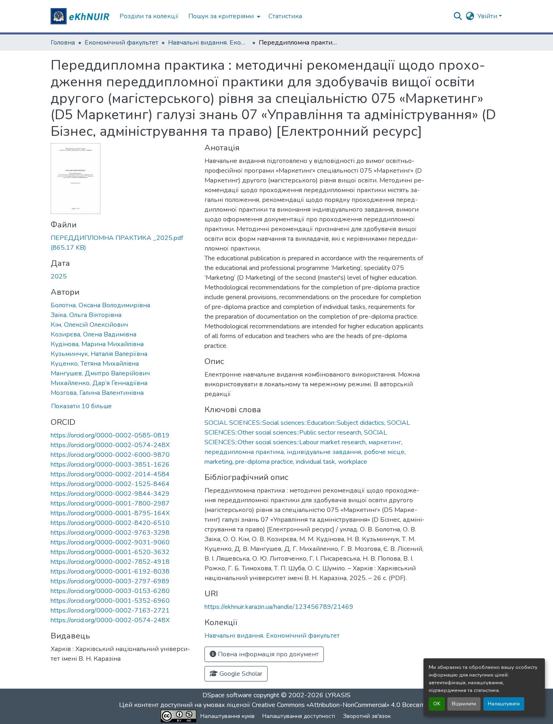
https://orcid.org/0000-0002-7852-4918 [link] (110, 561)
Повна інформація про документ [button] (267, 654)
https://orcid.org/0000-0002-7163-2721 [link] (110, 610)
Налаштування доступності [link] (298, 716)
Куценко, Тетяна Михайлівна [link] (95, 363)
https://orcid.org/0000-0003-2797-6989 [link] (110, 581)
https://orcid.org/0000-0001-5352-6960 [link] (110, 600)
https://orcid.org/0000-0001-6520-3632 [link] (110, 552)
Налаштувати (504, 703)
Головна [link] (63, 42)
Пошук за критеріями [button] (221, 16)
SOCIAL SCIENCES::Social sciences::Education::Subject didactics (294, 422)
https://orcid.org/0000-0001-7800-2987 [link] (110, 503)
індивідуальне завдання (324, 452)
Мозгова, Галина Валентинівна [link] (97, 392)
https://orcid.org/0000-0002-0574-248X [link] (110, 445)
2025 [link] (59, 276)
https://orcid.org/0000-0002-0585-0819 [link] (110, 435)
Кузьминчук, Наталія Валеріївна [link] (99, 353)
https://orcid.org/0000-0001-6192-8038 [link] (110, 571)
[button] (81, 16)
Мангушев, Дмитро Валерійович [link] (100, 373)
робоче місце (384, 452)
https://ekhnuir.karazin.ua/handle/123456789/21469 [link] (278, 606)
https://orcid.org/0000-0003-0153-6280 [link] (110, 591)
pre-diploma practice (264, 461)
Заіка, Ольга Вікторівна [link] (86, 315)
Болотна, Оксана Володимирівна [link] (100, 305)
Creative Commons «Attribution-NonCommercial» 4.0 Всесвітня (342, 704)
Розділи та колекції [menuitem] (149, 16)
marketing (218, 461)
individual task (315, 461)
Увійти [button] (488, 16)
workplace (352, 461)
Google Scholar (240, 673)
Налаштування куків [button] (227, 716)
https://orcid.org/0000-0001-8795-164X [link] (110, 513)
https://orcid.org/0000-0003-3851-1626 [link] (110, 464)
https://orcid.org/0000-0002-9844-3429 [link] (110, 493)
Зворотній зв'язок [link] (367, 716)
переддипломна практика (244, 452)
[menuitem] (223, 16)
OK (436, 703)
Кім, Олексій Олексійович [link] (89, 324)
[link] (123, 243)
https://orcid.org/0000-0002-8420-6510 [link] (110, 522)
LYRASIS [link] (338, 695)
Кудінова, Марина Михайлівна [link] (97, 344)
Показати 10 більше (81, 406)
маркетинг (384, 442)
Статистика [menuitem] (285, 16)
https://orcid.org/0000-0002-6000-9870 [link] (110, 454)
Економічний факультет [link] (121, 42)
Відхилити (464, 703)
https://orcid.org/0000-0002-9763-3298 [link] (110, 532)
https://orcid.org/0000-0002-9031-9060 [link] (110, 542)
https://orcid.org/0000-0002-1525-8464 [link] (110, 484)
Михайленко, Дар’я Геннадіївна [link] (99, 383)
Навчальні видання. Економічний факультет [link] (208, 42)
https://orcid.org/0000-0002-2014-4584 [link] (110, 474)
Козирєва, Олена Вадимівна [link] (93, 334)
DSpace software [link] (227, 695)
